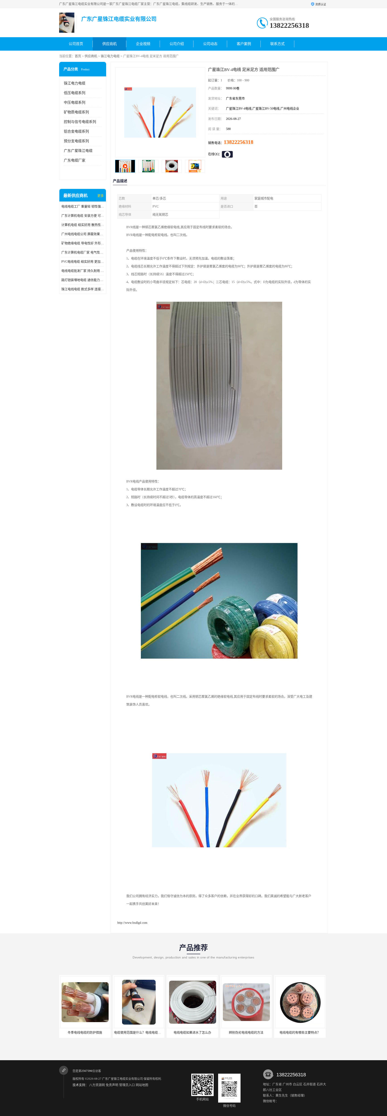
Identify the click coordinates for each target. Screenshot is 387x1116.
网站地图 (142, 1085)
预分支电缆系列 (76, 141)
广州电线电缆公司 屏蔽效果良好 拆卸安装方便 (82, 234)
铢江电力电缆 (110, 56)
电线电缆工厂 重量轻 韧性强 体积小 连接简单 (82, 206)
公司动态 (210, 44)
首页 (78, 56)
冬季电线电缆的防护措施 (300, 1032)
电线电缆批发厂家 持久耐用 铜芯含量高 (82, 271)
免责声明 (112, 1085)
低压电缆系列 (74, 93)
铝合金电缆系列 (76, 131)
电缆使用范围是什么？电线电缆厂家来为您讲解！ (94, 1032)
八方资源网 (97, 1085)
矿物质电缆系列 (76, 112)
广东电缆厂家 (74, 160)
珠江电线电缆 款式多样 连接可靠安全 (82, 289)
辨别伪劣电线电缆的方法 (192, 1032)
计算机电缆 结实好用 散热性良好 (82, 225)
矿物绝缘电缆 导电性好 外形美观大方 (82, 243)
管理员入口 (127, 1085)
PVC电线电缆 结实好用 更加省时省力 (82, 261)
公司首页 (76, 44)
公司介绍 (177, 44)
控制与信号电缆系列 (80, 122)
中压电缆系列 (74, 102)
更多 (100, 195)
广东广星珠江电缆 (78, 151)
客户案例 (244, 44)
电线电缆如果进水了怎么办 (138, 1032)
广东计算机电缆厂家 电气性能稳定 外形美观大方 (82, 252)
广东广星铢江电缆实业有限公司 (122, 1078)
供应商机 (109, 44)
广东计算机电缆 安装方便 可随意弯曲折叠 (82, 215)
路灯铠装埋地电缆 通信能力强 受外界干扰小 (82, 280)
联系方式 (277, 44)
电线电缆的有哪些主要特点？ (246, 1032)
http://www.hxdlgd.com (132, 922)
